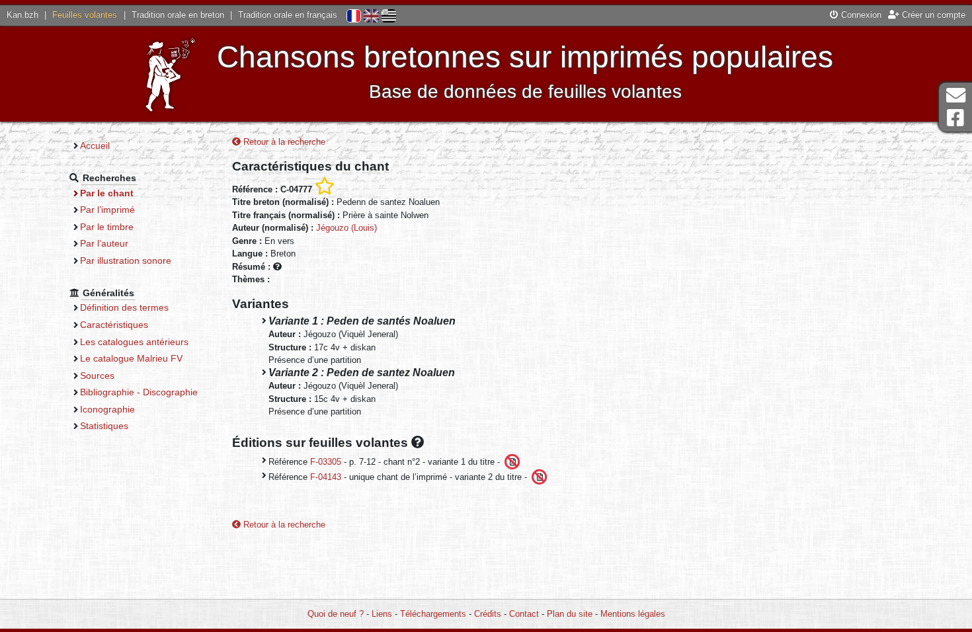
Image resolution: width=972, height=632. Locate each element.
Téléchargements (433, 614)
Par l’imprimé (107, 209)
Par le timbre (107, 226)
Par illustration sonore (125, 260)
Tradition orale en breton (178, 15)
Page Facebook (955, 118)
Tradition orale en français (287, 15)
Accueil (95, 145)
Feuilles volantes (84, 15)
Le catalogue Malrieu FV (131, 358)
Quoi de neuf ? (335, 614)
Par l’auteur (104, 243)
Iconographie (107, 409)
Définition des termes (124, 307)
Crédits (487, 614)
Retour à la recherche (283, 142)
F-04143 (325, 477)
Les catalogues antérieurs (134, 341)
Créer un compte (932, 15)
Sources (97, 375)
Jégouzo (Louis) (346, 228)
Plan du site (569, 614)
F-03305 (325, 461)
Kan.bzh (22, 15)
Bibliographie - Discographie (139, 392)
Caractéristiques (114, 324)
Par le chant (107, 193)
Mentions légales (632, 614)
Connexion (859, 15)
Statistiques (104, 425)
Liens (382, 614)
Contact (524, 614)
